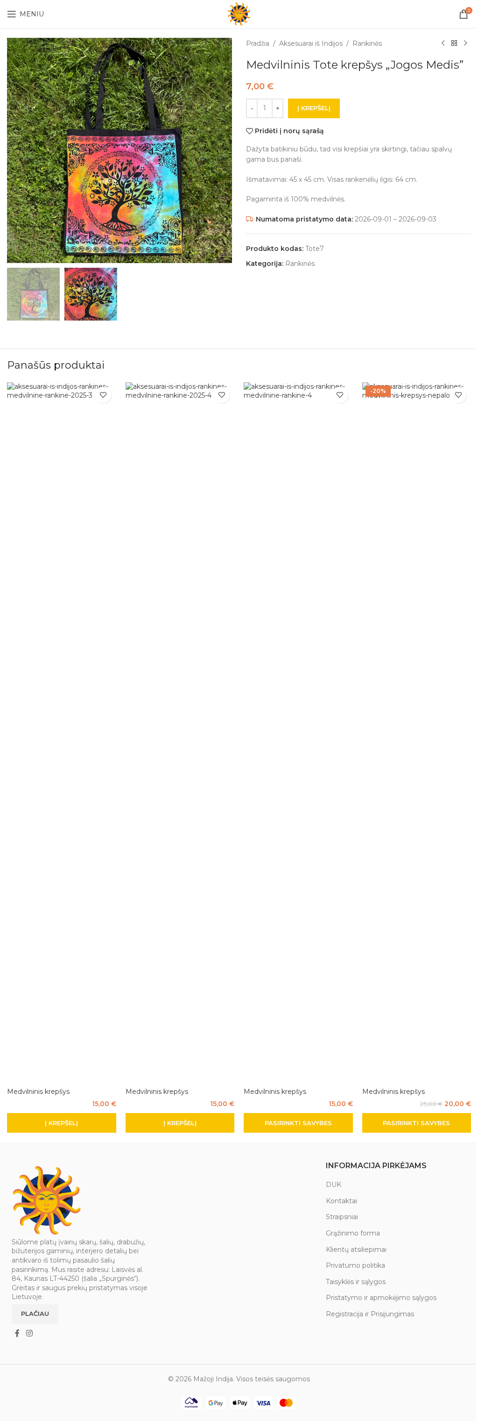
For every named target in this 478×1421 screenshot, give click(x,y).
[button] (61, 1123)
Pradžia (257, 43)
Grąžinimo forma (353, 1233)
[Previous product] (443, 43)
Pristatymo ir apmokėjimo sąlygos (381, 1297)
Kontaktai (341, 1201)
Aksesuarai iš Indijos (311, 43)
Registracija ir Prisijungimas (370, 1314)
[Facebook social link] (17, 1333)
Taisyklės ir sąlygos (356, 1282)
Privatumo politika (355, 1265)
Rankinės (367, 43)
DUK (333, 1184)
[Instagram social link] (29, 1333)
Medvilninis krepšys (38, 1091)
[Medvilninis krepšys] (61, 732)
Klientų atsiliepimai (356, 1249)
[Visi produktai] (454, 43)
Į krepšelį (313, 108)
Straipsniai (342, 1217)
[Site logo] (239, 13)
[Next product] (465, 43)
